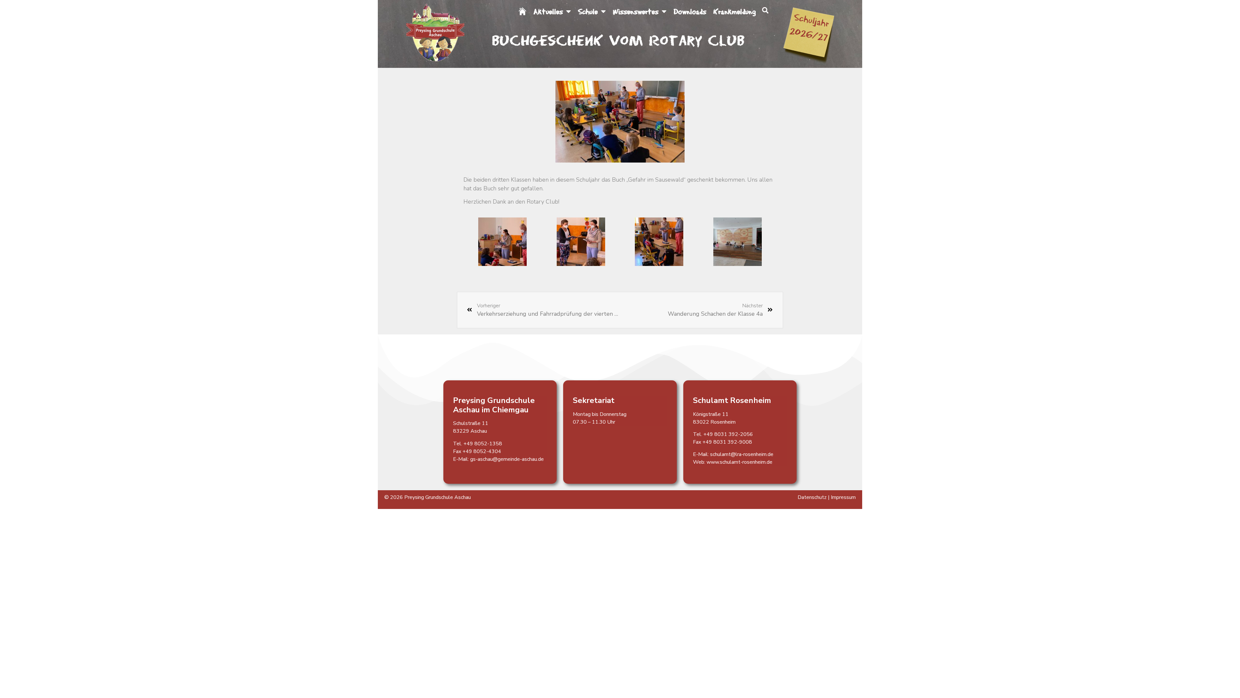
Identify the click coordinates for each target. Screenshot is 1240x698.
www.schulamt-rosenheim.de (739, 462)
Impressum (843, 497)
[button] (765, 10)
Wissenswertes (635, 11)
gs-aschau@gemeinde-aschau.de (507, 459)
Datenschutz (812, 497)
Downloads (690, 11)
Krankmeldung (734, 11)
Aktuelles (548, 11)
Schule (588, 11)
